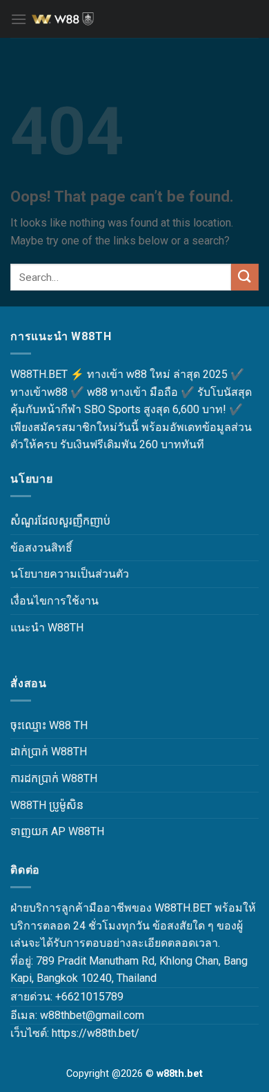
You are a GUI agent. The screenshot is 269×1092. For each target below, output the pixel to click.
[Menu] (18, 19)
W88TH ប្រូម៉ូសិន (46, 805)
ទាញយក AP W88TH (57, 831)
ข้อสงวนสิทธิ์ (41, 547)
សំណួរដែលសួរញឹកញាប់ (60, 520)
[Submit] (245, 277)
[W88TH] (134, 19)
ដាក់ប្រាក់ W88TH (48, 751)
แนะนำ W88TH (46, 627)
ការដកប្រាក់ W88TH (53, 778)
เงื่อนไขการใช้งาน (54, 600)
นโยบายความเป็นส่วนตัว (69, 573)
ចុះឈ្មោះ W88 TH (49, 725)
